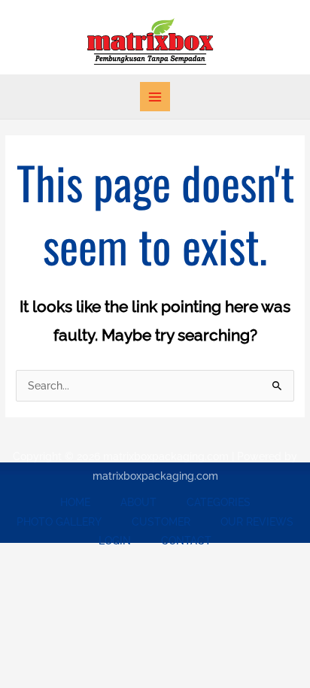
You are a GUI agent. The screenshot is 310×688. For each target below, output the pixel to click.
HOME (75, 502)
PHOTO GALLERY (59, 522)
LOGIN (115, 541)
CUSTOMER (161, 522)
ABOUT (138, 502)
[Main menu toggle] (154, 96)
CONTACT (186, 541)
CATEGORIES (219, 502)
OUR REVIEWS (256, 522)
